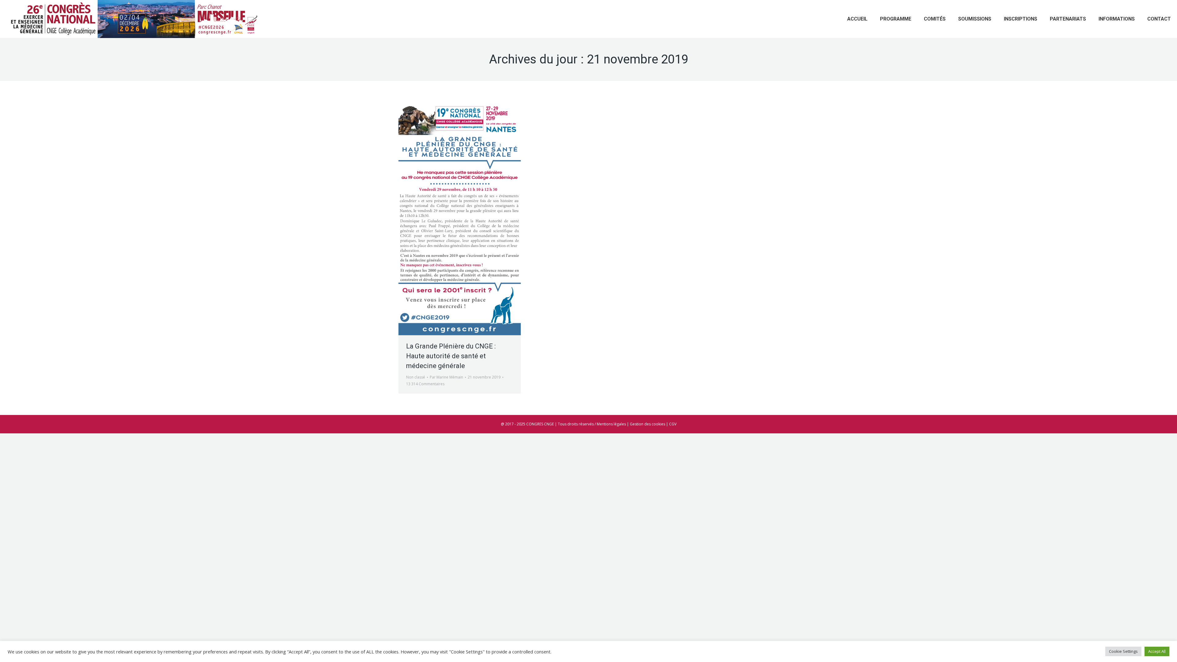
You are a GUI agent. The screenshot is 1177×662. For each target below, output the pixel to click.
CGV (672, 424)
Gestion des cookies (647, 424)
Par (446, 377)
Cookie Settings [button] (1123, 651)
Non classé (415, 377)
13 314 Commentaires (425, 383)
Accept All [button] (1157, 651)
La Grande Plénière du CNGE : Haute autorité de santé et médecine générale (451, 356)
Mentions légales (611, 424)
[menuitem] (857, 19)
